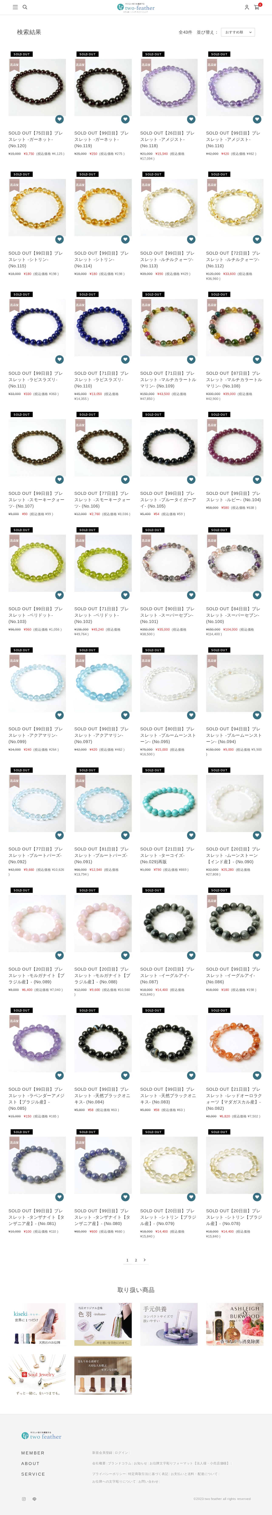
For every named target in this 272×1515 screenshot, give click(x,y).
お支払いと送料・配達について (194, 1474)
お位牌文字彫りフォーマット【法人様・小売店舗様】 (190, 1463)
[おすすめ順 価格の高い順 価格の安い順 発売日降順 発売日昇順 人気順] (238, 32)
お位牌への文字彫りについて (114, 1481)
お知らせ (140, 1463)
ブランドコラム (120, 1463)
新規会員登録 (102, 1452)
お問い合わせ (148, 1481)
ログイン (121, 1452)
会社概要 (99, 1463)
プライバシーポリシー (109, 1474)
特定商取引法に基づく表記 (148, 1474)
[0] (256, 7)
